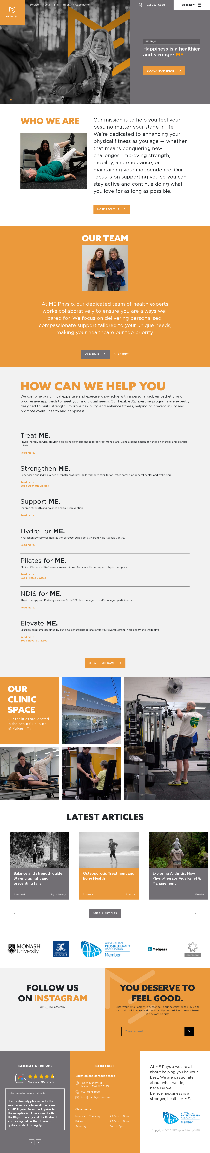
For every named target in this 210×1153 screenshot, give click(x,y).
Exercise (130, 895)
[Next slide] (195, 913)
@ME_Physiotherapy (52, 1007)
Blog (56, 5)
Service (34, 5)
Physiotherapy (58, 895)
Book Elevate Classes (33, 640)
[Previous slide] (14, 913)
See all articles (105, 913)
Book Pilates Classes (33, 578)
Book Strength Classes (34, 486)
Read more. (27, 453)
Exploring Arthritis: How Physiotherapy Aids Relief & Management (176, 878)
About (46, 5)
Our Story (121, 354)
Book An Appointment (77, 5)
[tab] (10, 99)
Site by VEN (192, 1130)
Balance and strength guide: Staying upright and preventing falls (38, 878)
